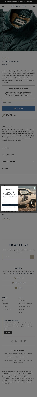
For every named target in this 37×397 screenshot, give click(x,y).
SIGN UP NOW (9, 204)
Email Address (4, 200)
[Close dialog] (34, 188)
